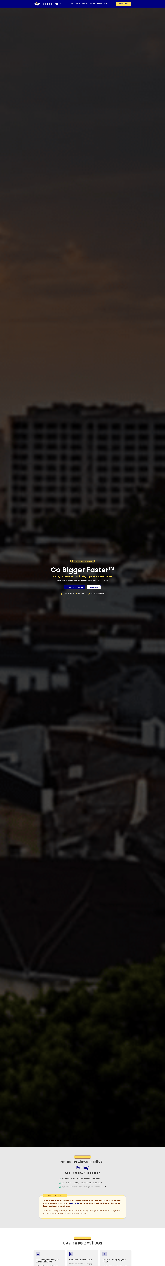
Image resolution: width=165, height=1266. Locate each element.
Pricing (99, 4)
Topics (78, 4)
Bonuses (93, 4)
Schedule (85, 4)
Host (105, 4)
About (72, 4)
